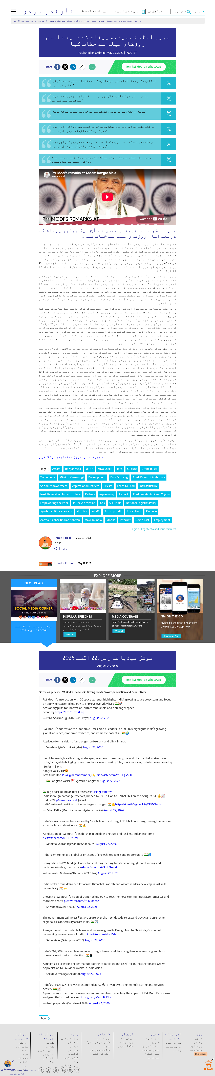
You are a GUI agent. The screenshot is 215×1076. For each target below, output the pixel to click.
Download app (9, 1069)
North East (142, 520)
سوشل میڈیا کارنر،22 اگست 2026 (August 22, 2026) (33, 628)
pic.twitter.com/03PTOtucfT (60, 838)
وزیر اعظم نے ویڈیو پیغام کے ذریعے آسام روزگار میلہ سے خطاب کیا (107, 40)
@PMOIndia (154, 804)
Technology (47, 477)
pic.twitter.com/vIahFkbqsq (102, 934)
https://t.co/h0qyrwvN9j (130, 804)
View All (70, 635)
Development (97, 477)
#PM (65, 775)
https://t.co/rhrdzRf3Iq (69, 712)
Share (62, 549)
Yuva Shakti (105, 468)
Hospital (82, 511)
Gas (102, 503)
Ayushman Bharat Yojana (56, 511)
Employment (162, 520)
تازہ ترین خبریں (33, 21)
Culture (132, 468)
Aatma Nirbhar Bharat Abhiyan (60, 520)
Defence (151, 511)
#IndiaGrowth (90, 867)
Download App (171, 636)
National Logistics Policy (141, 503)
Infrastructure (148, 486)
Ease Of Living (119, 477)
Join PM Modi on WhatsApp (143, 66)
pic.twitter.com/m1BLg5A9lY (114, 775)
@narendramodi (79, 775)
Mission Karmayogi (72, 477)
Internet (125, 520)
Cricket (108, 486)
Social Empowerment (54, 486)
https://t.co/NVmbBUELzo (96, 997)
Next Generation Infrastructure (60, 494)
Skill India (115, 503)
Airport (123, 494)
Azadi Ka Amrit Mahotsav (149, 477)
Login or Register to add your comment (153, 529)
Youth (89, 468)
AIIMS (96, 511)
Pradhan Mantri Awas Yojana (151, 494)
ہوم (14, 21)
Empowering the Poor (54, 503)
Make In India (93, 520)
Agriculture (134, 511)
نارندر (48, 11)
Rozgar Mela (73, 468)
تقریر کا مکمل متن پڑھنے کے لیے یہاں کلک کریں (71, 457)
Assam (56, 468)
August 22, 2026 (100, 718)
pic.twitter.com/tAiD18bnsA (81, 900)
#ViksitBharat (108, 867)
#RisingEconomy (101, 791)
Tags (43, 468)
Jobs (119, 468)
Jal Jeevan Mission (84, 503)
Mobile (110, 520)
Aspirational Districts (85, 486)
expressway (106, 494)
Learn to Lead (126, 486)
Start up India (113, 511)
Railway (90, 494)
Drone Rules (149, 468)
